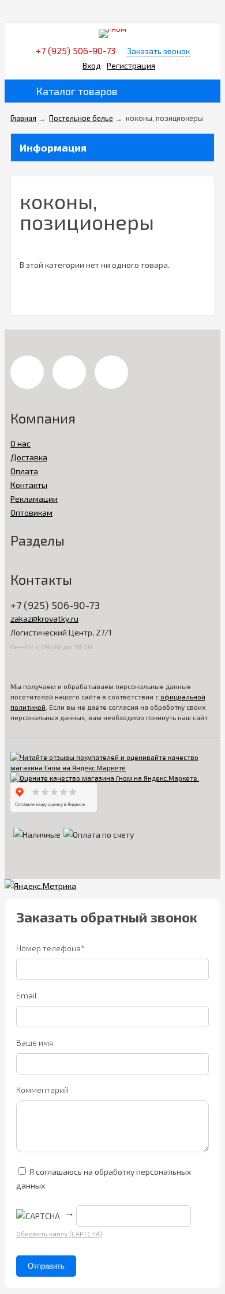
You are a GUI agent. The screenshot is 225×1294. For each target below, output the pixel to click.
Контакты (28, 485)
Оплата (24, 471)
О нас (20, 443)
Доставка (28, 457)
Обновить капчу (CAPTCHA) (59, 1234)
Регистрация (131, 65)
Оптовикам (31, 512)
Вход (91, 65)
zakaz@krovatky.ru (44, 618)
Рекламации (34, 499)
